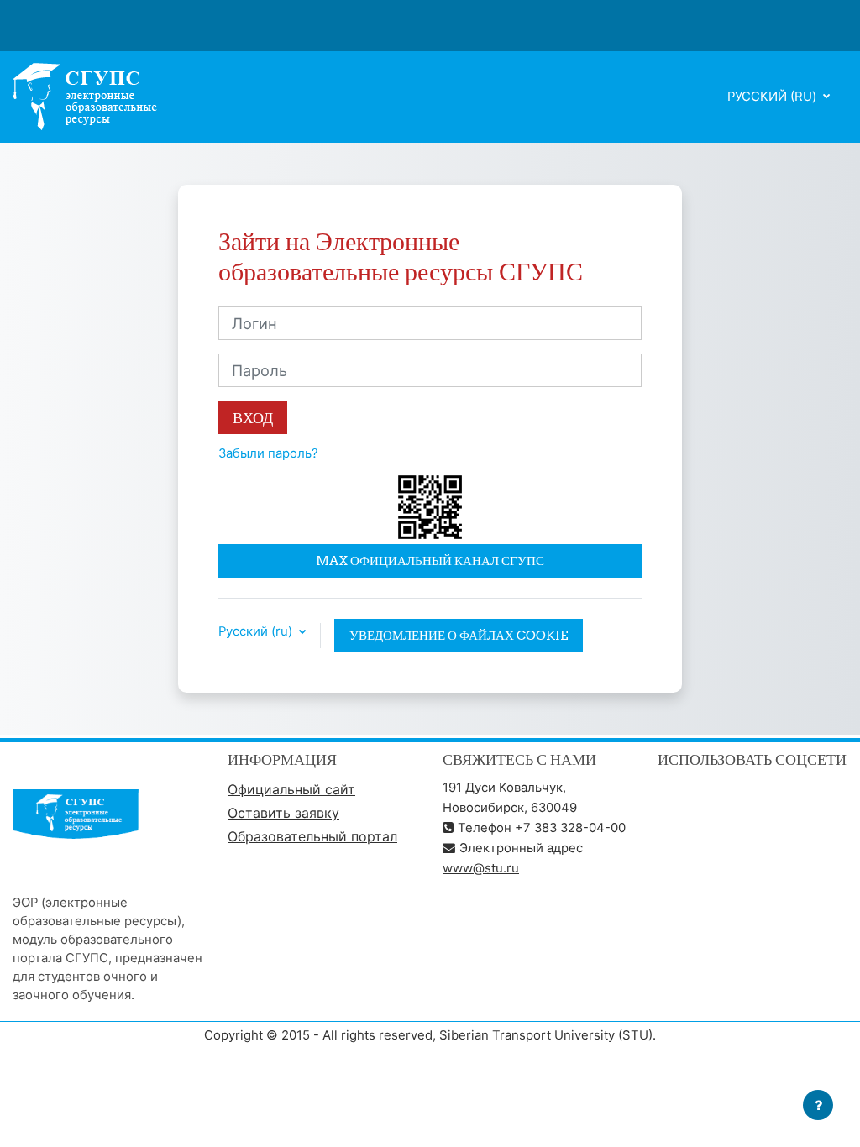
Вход (253, 417)
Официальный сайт (291, 789)
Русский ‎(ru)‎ (773, 96)
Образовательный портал (312, 836)
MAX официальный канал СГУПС (430, 560)
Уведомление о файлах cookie (458, 635)
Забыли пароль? (268, 453)
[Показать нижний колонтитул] (818, 1105)
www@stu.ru (481, 868)
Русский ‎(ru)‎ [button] (257, 632)
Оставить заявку (283, 812)
